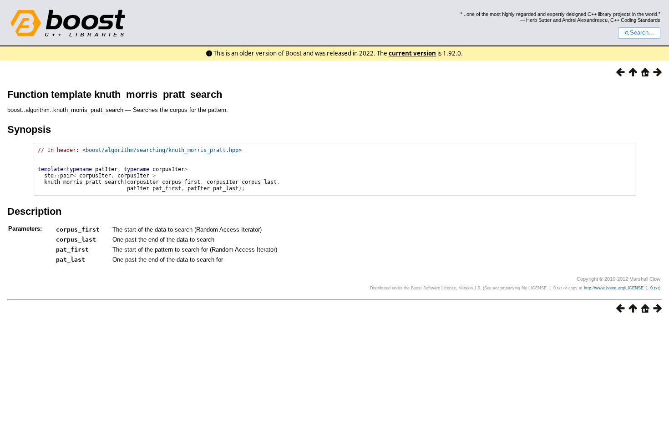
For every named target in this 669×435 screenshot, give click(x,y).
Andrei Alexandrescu (585, 20)
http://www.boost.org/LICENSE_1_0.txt (621, 288)
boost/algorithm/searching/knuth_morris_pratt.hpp (162, 150)
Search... (642, 33)
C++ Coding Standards (635, 20)
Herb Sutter (539, 20)
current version (412, 53)
